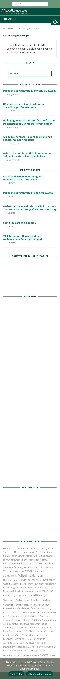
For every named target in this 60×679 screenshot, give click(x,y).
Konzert (32, 612)
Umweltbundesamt (12, 655)
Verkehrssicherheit (12, 604)
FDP (47, 563)
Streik (39, 552)
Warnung (19, 638)
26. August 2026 (12, 94)
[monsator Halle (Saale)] (30, 333)
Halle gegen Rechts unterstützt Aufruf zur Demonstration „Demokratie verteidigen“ (29, 122)
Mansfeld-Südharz (39, 567)
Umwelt (21, 555)
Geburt (6, 583)
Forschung (47, 608)
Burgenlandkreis (30, 655)
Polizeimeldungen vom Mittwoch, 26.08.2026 (29, 90)
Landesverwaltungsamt (33, 583)
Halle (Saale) (40, 600)
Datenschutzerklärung (40, 674)
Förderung (39, 571)
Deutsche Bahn (20, 559)
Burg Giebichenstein (13, 631)
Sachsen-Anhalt (14, 600)
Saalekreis (10, 575)
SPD (5, 650)
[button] (55, 21)
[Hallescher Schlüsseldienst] (30, 369)
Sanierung (8, 552)
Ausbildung (28, 604)
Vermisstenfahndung (13, 567)
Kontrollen (8, 563)
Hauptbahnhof (10, 579)
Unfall (38, 591)
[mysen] (30, 443)
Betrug (51, 548)
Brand (31, 646)
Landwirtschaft (16, 591)
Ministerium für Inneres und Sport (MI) (28, 548)
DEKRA (45, 591)
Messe (52, 655)
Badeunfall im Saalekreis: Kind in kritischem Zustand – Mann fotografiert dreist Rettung (30, 208)
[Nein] (56, 668)
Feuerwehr (8, 638)
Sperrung (8, 627)
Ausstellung (9, 642)
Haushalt (20, 643)
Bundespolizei (27, 579)
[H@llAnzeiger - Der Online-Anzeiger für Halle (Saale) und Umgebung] (30, 13)
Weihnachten (28, 634)
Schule (6, 555)
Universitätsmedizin (24, 552)
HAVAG (7, 619)
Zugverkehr (21, 595)
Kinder (52, 563)
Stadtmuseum (49, 619)
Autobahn (37, 619)
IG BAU (24, 650)
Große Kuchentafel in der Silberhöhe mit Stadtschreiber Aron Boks (27, 138)
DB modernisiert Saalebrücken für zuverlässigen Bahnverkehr (23, 105)
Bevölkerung (9, 595)
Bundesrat (45, 616)
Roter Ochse (14, 650)
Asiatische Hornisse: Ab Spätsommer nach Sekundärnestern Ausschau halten (28, 155)
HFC (27, 638)
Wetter (39, 579)
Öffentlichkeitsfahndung (28, 608)
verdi (26, 567)
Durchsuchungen (21, 627)
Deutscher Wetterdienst (15, 646)
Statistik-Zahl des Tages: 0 (19, 222)
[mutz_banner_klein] (30, 534)
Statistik (33, 595)
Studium (27, 620)
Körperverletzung (38, 623)
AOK (26, 631)
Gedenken (17, 620)
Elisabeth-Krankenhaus (41, 627)
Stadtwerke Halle (35, 643)
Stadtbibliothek (32, 616)
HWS (51, 591)
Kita (52, 567)
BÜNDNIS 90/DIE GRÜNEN (15, 612)
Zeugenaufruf (37, 638)
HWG (5, 548)
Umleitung (47, 552)
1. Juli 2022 (10, 183)
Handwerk (29, 591)
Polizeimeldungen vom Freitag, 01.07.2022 (28, 192)
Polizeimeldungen (30, 575)
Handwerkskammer (45, 646)
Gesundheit (49, 579)
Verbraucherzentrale (14, 570)
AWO (28, 600)
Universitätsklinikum (35, 563)
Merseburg (31, 555)
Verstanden (16, 674)
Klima (5, 591)
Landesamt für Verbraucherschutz (36, 587)
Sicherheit (16, 583)
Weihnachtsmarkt (37, 650)
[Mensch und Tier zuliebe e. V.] (30, 480)
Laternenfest (42, 635)
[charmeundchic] (30, 406)
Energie (42, 595)
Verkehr (29, 570)
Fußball (41, 555)
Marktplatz (19, 563)
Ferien (14, 555)
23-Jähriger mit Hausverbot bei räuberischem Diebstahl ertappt (22, 237)
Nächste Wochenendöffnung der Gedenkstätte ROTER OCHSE (22, 178)
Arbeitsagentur (10, 623)
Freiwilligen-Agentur (38, 559)
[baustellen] (30, 289)
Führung (7, 559)
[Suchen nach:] (30, 3)
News (44, 655)
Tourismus (24, 623)
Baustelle (50, 555)
